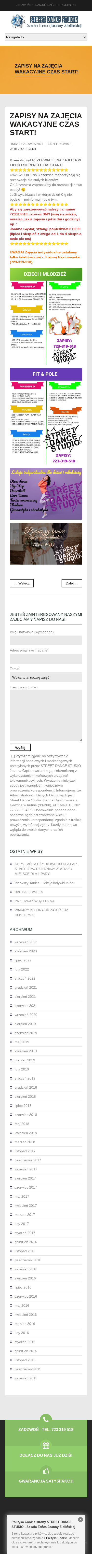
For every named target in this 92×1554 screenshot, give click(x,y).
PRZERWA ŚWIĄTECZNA (34, 901)
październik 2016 (28, 1260)
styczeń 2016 (25, 1342)
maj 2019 (22, 1042)
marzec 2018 (25, 1142)
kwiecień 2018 (26, 1133)
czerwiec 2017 (26, 1187)
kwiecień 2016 (26, 1315)
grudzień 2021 (26, 987)
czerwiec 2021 (26, 1006)
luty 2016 (22, 1333)
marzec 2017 (25, 1215)
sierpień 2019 (25, 1024)
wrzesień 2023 (26, 942)
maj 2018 (22, 1124)
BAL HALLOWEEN (29, 892)
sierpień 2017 (25, 1178)
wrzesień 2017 (26, 1169)
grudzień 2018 (26, 1087)
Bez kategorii (25, 149)
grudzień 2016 (26, 1242)
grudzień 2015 (26, 1351)
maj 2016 (22, 1305)
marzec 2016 (25, 1324)
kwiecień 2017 (26, 1205)
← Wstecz (22, 583)
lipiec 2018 (23, 1106)
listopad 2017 (25, 1151)
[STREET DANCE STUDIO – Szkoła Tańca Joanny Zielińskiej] (46, 21)
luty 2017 (22, 1224)
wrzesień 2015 (26, 1378)
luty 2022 (22, 969)
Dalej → (72, 583)
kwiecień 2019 (26, 1051)
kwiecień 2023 (26, 951)
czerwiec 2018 (26, 1115)
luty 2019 (22, 1069)
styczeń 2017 (25, 1233)
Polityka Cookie (56, 1538)
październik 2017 (28, 1160)
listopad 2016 (25, 1251)
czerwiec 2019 (26, 1033)
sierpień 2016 (25, 1278)
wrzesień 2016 (26, 1269)
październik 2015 (28, 1369)
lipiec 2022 (23, 960)
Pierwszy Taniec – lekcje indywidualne (44, 883)
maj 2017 (22, 1196)
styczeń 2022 (25, 978)
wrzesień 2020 (26, 1015)
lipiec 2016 (23, 1287)
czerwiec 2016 (26, 1296)
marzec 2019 (25, 1060)
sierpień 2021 (25, 997)
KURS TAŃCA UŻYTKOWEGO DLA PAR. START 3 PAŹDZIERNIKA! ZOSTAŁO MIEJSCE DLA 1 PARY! (46, 869)
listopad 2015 (25, 1360)
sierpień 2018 (25, 1096)
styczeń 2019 (25, 1078)
